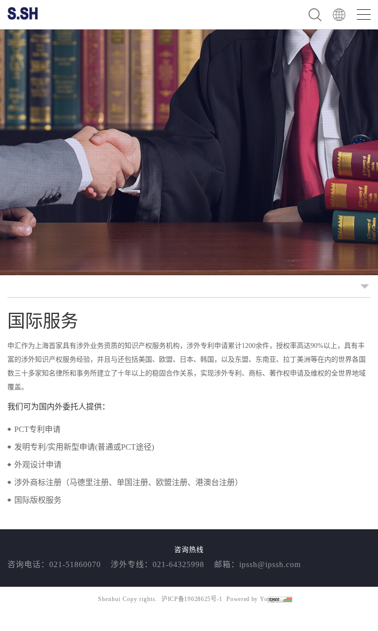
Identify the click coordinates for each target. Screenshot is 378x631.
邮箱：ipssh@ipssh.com (257, 564)
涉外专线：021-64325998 (157, 564)
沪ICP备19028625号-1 (191, 599)
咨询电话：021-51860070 (54, 564)
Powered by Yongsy (253, 599)
